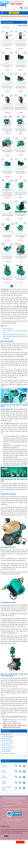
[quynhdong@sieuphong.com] (20, 782)
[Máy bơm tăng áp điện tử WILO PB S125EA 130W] (7, 142)
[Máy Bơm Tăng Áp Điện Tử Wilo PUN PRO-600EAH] (7, 78)
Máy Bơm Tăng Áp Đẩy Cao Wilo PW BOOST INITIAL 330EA (7, 130)
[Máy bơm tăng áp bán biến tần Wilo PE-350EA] (21, 206)
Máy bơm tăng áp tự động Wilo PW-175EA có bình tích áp (20, 194)
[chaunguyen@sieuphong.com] (20, 776)
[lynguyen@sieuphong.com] (20, 765)
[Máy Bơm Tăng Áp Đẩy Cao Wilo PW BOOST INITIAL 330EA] (7, 121)
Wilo (7, 423)
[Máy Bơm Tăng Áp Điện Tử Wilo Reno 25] (7, 57)
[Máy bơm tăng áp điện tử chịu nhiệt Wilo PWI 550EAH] (7, 206)
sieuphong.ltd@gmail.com (9, 805)
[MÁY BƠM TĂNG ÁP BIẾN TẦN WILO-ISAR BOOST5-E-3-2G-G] (21, 100)
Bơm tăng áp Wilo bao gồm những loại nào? (14, 334)
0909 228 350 (4, 777)
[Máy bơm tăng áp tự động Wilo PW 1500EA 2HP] (21, 270)
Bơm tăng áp (4, 289)
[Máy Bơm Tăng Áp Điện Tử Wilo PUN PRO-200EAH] (21, 78)
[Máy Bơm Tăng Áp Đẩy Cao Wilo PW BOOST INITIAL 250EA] (21, 121)
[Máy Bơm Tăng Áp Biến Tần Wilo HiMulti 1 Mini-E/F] (21, 36)
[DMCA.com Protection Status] (4, 836)
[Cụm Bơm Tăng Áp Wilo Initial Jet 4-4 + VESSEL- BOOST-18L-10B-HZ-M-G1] (7, 185)
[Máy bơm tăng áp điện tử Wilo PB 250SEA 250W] (7, 163)
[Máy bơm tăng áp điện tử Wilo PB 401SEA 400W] (7, 249)
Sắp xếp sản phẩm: (22, 25)
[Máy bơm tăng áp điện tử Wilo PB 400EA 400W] (21, 227)
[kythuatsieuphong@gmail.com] (20, 787)
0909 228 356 (4, 783)
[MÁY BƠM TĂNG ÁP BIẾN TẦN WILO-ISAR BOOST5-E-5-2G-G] (7, 100)
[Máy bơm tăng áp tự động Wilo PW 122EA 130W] (21, 249)
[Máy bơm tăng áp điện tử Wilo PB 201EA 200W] (21, 142)
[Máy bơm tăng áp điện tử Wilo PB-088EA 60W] (7, 227)
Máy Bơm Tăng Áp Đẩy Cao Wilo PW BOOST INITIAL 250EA (20, 130)
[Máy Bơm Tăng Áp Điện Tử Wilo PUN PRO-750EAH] (21, 57)
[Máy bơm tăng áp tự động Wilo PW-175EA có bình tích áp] (21, 185)
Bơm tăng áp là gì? (8, 328)
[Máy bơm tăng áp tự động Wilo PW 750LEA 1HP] (7, 270)
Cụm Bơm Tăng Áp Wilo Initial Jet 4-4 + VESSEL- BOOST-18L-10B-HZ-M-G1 (7, 194)
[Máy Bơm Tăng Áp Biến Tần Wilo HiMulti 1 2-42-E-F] (7, 36)
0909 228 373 (14, 13)
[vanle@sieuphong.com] (20, 771)
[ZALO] (24, 766)
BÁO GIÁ (20, 842)
